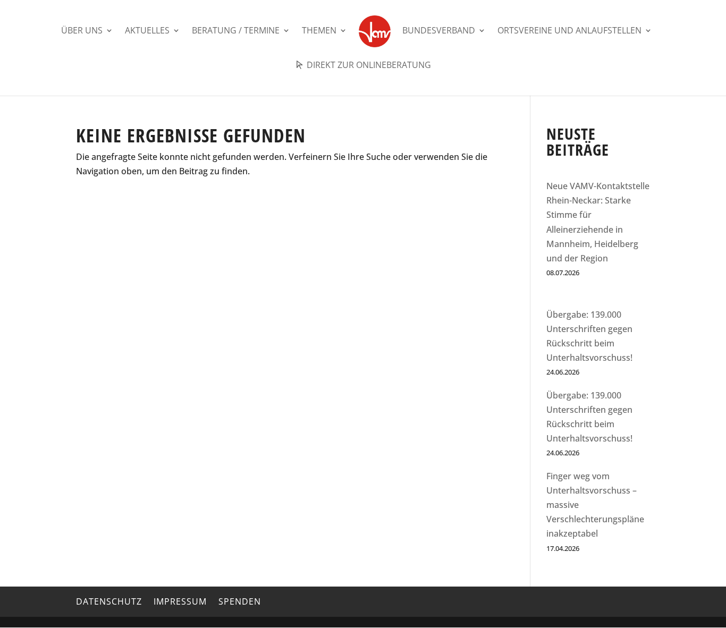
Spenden (239, 601)
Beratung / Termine (236, 31)
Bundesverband (438, 31)
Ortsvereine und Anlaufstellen (569, 31)
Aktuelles (147, 31)
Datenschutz (109, 601)
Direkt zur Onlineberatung (368, 66)
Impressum (180, 601)
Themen (319, 31)
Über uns (82, 31)
